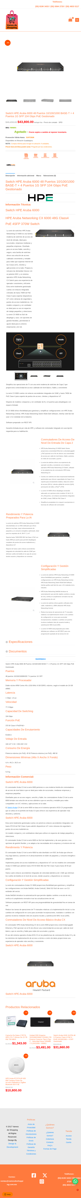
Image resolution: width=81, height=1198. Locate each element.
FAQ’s (50, 1146)
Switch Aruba (12, 808)
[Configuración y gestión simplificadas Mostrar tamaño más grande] (22, 599)
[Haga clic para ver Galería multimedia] (26, 156)
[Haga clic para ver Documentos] (55, 156)
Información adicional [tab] (25, 176)
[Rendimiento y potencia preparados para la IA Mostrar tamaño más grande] (58, 534)
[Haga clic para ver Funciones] (36, 156)
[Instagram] (42, 1181)
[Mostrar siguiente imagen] (73, 351)
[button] (75, 1181)
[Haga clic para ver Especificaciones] (45, 156)
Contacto (49, 1142)
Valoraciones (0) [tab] (49, 176)
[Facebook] (34, 1175)
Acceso (69, 1136)
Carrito (68, 1142)
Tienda (68, 1139)
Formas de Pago (50, 1149)
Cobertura (50, 1139)
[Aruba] (11, 165)
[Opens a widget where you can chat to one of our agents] (7, 1194)
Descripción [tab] (10, 176)
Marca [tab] (38, 176)
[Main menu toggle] (77, 20)
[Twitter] (45, 1175)
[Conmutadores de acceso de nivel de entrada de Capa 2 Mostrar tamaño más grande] (22, 471)
